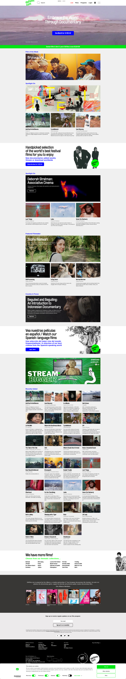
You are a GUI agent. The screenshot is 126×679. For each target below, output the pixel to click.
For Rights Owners (68, 647)
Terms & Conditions (30, 646)
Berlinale (28, 562)
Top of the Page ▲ (96, 642)
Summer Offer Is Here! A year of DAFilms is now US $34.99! (63, 46)
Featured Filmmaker (33, 234)
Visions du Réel (78, 563)
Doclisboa (28, 567)
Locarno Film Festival (55, 562)
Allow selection (106, 671)
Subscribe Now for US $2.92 (34, 164)
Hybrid (39, 565)
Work (76, 567)
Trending (77, 562)
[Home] (30, 3)
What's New (41, 646)
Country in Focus (32, 294)
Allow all (106, 666)
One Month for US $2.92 (63, 33)
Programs (84, 2)
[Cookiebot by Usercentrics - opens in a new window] (17, 676)
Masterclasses (53, 563)
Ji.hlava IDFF (81, 604)
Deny (106, 675)
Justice (39, 567)
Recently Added (31, 389)
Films (77, 2)
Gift (65, 646)
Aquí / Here (32, 349)
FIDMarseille (71, 604)
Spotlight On (30, 83)
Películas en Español (55, 565)
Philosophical (53, 567)
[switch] (46, 676)
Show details (77, 675)
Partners (28, 645)
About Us (28, 644)
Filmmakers (54, 645)
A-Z (52, 644)
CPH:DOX (28, 563)
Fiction (39, 563)
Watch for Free (78, 565)
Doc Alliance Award (30, 565)
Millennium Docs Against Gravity (51, 605)
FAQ (65, 645)
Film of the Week (32, 52)
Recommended (65, 565)
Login (90, 2)
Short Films (65, 567)
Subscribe (66, 644)
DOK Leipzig (40, 562)
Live (72, 2)
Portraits (64, 562)
